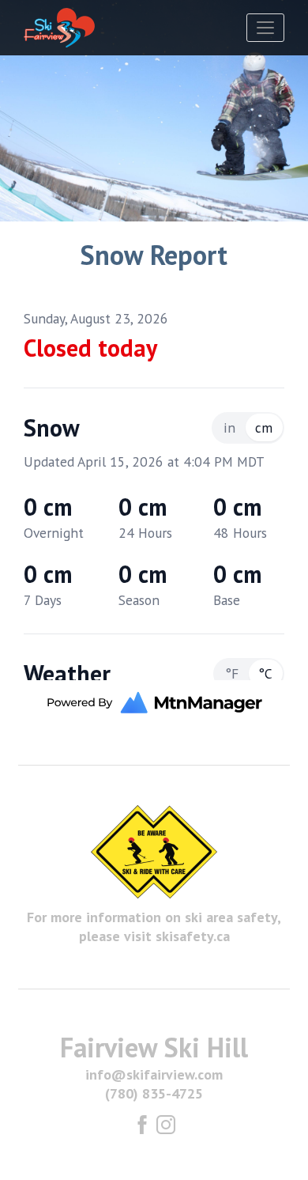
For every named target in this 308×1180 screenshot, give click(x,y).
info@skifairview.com (154, 1074)
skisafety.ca (193, 936)
